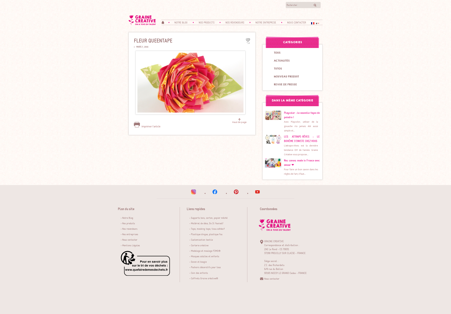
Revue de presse (285, 84)
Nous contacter (129, 239)
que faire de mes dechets (145, 263)
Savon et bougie (199, 262)
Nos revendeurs (129, 229)
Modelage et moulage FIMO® (206, 251)
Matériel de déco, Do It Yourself (207, 223)
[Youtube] (257, 191)
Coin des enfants (199, 273)
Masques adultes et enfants (205, 256)
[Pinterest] (236, 191)
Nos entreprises (130, 234)
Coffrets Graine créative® (204, 278)
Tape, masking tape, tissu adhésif (208, 229)
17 (248, 40)
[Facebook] (214, 191)
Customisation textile (202, 239)
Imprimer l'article (150, 126)
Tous (277, 53)
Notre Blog (127, 218)
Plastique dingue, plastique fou (206, 234)
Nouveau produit (286, 76)
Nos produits (128, 223)
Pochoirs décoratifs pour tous (206, 267)
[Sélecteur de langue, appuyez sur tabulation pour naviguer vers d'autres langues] (315, 23)
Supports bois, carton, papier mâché (209, 218)
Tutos (278, 68)
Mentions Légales (131, 245)
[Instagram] (193, 191)
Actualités (282, 60)
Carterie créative (199, 245)
